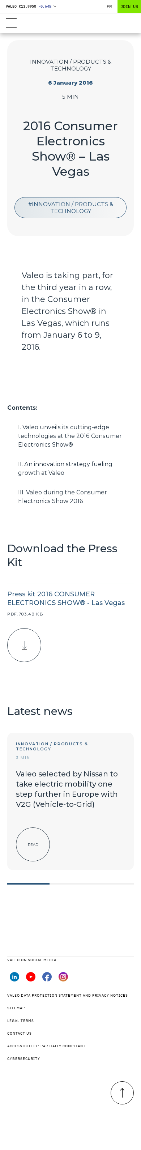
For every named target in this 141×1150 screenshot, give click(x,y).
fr (109, 6)
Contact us (19, 1033)
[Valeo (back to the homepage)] (70, 23)
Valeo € (31, 6)
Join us (129, 6)
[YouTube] (30, 979)
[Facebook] (47, 979)
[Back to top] (122, 1093)
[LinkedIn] (14, 979)
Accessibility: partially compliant (46, 1046)
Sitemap (16, 1008)
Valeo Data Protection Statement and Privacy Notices (67, 995)
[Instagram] (63, 979)
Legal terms (20, 1020)
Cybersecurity (23, 1058)
